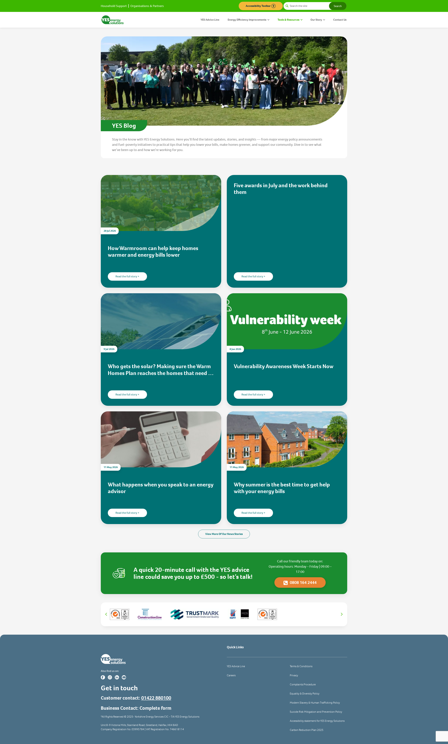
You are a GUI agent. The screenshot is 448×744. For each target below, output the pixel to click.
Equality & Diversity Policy (304, 693)
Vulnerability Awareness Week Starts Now (283, 366)
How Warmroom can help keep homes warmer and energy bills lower (153, 251)
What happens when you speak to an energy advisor (160, 488)
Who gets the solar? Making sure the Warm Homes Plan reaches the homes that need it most (160, 369)
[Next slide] (341, 614)
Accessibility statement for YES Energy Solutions (317, 721)
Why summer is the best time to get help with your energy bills (282, 488)
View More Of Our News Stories (224, 534)
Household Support (114, 6)
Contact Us (339, 20)
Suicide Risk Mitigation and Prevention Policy (316, 712)
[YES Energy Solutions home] (161, 659)
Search (338, 6)
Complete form (155, 708)
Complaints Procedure (303, 684)
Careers (231, 675)
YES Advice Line (210, 20)
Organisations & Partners (147, 6)
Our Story (316, 20)
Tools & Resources (288, 20)
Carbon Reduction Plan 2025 (306, 730)
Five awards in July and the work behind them (281, 188)
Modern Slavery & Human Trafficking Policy (315, 702)
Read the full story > (127, 276)
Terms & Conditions (301, 666)
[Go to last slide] (106, 614)
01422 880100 (156, 698)
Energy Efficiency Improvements (247, 20)
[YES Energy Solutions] (113, 19)
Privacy (294, 675)
